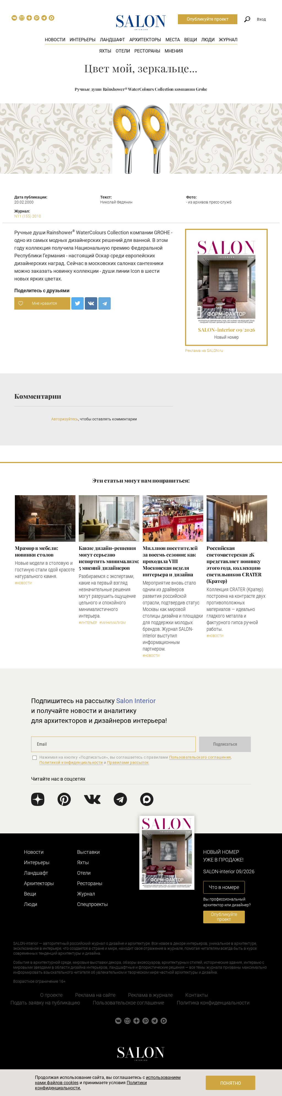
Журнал (228, 39)
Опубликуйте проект (208, 19)
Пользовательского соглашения (200, 757)
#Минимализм (112, 622)
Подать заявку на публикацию (45, 1003)
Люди (208, 39)
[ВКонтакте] (91, 303)
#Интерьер (88, 622)
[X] (77, 303)
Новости (55, 39)
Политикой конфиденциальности (71, 762)
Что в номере (224, 887)
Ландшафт (112, 39)
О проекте (51, 995)
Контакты (196, 995)
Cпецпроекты (92, 904)
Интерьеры (83, 39)
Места (173, 39)
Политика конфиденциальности (213, 1003)
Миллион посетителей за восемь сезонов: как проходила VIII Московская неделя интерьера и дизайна (170, 561)
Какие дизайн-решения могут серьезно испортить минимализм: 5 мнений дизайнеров (109, 558)
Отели (123, 51)
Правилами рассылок (128, 762)
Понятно (230, 1083)
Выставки (88, 852)
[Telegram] (104, 303)
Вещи (190, 39)
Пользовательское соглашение (128, 1003)
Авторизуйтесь (64, 419)
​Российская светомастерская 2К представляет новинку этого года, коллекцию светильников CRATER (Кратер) (234, 564)
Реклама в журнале (150, 995)
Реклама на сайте (95, 995)
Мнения (174, 51)
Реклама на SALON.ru (204, 351)
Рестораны (147, 51)
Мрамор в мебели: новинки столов (36, 551)
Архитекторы (145, 39)
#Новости (23, 583)
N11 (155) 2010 (27, 216)
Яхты (105, 51)
